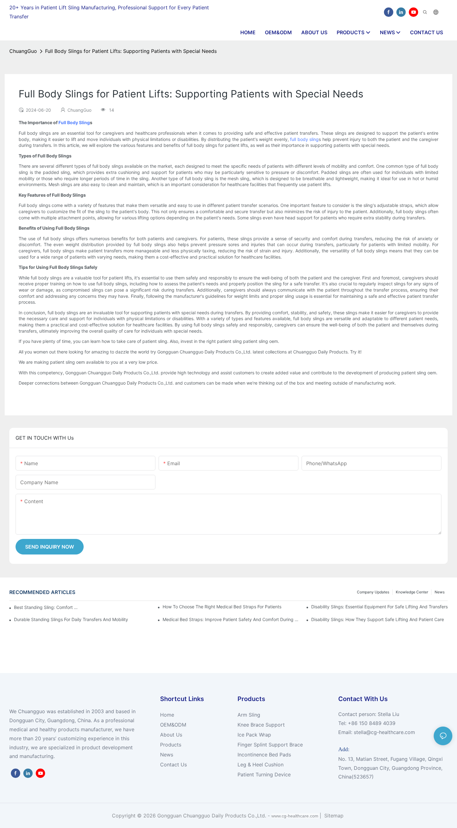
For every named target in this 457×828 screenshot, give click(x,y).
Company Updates (373, 592)
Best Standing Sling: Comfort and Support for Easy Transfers (47, 607)
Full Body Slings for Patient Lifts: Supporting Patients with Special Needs (131, 51)
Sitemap (333, 815)
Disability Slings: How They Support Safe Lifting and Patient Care (377, 619)
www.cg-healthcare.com (295, 815)
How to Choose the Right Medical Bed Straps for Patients (222, 606)
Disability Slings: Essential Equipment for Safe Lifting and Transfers (379, 606)
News (440, 592)
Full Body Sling (74, 122)
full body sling (304, 139)
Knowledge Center (412, 592)
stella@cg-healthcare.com (384, 732)
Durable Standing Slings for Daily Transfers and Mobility (71, 619)
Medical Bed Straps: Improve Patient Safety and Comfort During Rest (231, 619)
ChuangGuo (23, 51)
